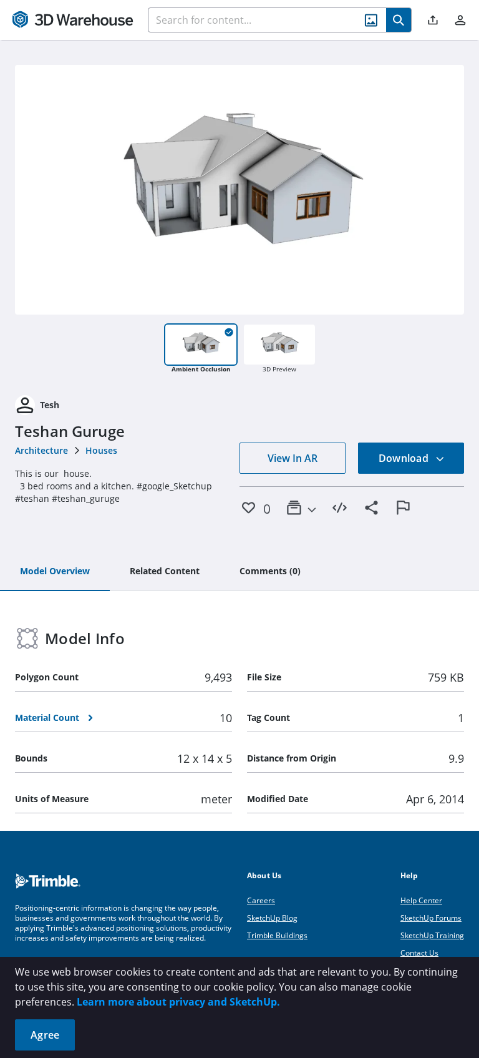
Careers (261, 900)
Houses (101, 450)
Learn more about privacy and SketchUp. (178, 1002)
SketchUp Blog (272, 918)
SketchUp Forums (431, 918)
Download (405, 458)
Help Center (421, 900)
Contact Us (419, 953)
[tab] (55, 571)
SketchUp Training (432, 935)
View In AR (292, 458)
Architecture (41, 450)
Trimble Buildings (277, 935)
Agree (45, 1035)
